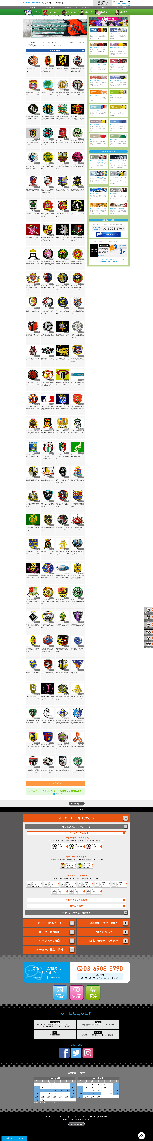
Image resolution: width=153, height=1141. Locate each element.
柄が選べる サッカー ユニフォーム (95, 846)
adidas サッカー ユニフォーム (35, 884)
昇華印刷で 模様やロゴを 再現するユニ (69, 865)
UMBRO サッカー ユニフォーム (86, 884)
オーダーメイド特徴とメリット (105, 12)
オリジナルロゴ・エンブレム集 (98, 208)
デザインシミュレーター (36, 12)
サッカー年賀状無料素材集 (117, 208)
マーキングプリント (96, 95)
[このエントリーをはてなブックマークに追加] (54, 794)
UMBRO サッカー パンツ (102, 884)
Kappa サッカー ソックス (94, 891)
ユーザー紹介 (94, 193)
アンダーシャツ (115, 124)
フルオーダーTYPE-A (96, 80)
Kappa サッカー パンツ (77, 891)
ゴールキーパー (115, 110)
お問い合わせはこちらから (15, 1138)
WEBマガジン (114, 193)
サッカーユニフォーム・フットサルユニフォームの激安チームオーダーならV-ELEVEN (76, 1117)
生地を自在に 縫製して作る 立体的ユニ (86, 865)
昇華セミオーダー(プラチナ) (98, 47)
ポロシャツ (114, 139)
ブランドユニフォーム (75, 875)
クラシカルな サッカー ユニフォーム (61, 846)
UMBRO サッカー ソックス (119, 884)
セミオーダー (94, 33)
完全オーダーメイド (75, 856)
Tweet (49, 794)
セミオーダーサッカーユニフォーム (53, 12)
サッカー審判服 (95, 124)
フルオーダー (114, 64)
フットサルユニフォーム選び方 (98, 177)
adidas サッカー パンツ (51, 884)
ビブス (113, 95)
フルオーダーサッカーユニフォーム (72, 12)
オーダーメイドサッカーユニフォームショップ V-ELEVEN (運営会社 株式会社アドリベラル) (55, 1026)
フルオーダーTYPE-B (116, 80)
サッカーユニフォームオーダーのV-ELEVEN (36, 16)
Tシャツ (93, 139)
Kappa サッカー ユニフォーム (61, 891)
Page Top (75, 804)
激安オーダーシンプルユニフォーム (98, 65)
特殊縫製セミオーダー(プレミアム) (118, 48)
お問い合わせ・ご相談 (89, 12)
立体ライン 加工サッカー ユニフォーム (78, 846)
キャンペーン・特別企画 (124, 12)
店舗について (102, 255)
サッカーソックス (95, 110)
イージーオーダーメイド (75, 838)
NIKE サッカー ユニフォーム (69, 884)
